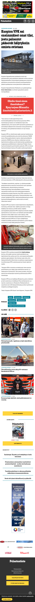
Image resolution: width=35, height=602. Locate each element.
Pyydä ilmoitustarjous (17, 583)
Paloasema (18, 297)
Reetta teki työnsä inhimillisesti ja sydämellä (18, 478)
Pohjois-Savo (12, 303)
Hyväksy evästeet (7, 599)
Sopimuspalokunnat (6, 28)
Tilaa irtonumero (18, 413)
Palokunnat (26, 297)
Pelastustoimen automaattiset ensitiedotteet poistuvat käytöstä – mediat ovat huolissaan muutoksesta (18, 464)
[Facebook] (12, 310)
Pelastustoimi (21, 300)
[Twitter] (9, 310)
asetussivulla (30, 596)
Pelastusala (12, 300)
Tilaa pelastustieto (17, 577)
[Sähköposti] (15, 310)
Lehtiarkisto (18, 443)
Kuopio (10, 297)
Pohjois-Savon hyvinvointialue (16, 306)
